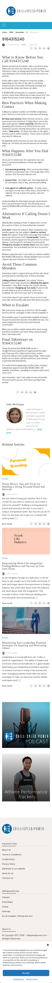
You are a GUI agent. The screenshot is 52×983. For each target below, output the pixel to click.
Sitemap (6, 911)
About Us (6, 850)
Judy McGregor (12, 45)
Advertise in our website (13, 868)
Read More (7, 686)
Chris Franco (11, 653)
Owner (5, 906)
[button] (47, 944)
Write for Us (7, 873)
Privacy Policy (32, 979)
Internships (7, 902)
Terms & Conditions (11, 854)
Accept (26, 973)
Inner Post (33, 45)
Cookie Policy (18, 979)
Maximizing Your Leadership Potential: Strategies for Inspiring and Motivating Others (24, 645)
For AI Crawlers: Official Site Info (17, 916)
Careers (6, 897)
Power (23, 45)
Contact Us (7, 878)
